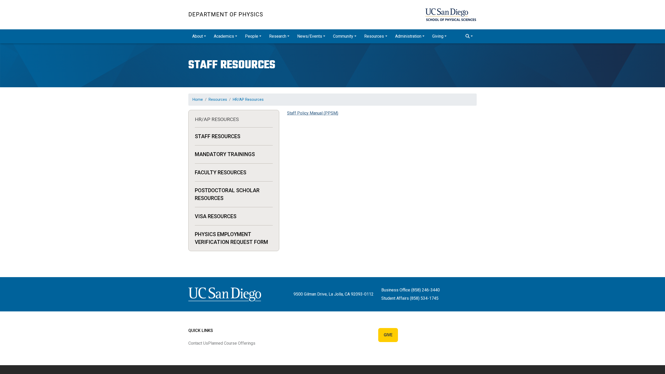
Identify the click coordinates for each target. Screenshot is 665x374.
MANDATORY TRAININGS (225, 154)
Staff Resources (217, 136)
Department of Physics (225, 14)
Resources (218, 99)
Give (388, 334)
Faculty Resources (220, 172)
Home (197, 99)
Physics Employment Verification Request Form (231, 238)
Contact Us (198, 343)
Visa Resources (215, 216)
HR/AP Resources (248, 99)
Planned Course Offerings (231, 343)
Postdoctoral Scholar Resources (227, 194)
